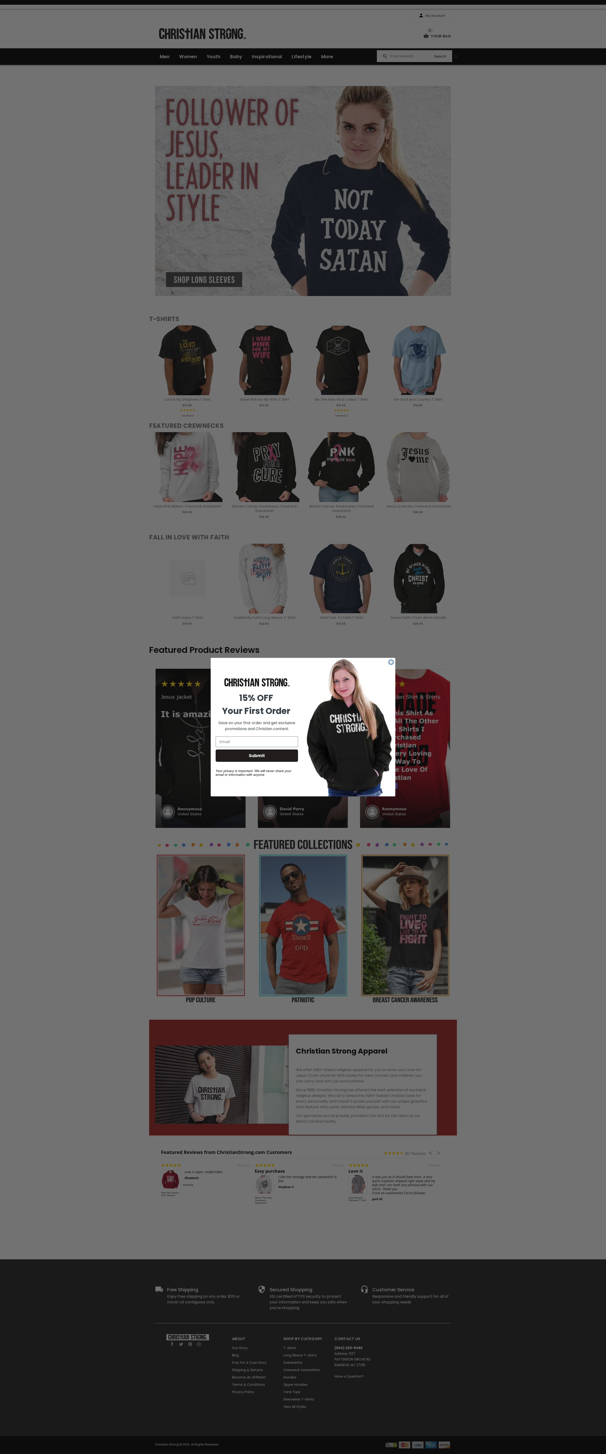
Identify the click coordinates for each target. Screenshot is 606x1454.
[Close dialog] (391, 662)
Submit (257, 755)
